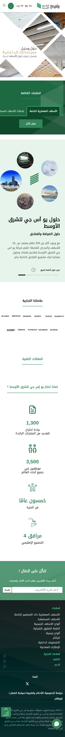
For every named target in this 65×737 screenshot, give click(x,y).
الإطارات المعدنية (50, 647)
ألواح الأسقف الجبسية (47, 624)
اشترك (7, 590)
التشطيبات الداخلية (49, 642)
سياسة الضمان (17, 693)
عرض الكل (31, 123)
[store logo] (48, 6)
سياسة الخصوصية (53, 693)
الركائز (56, 638)
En (30, 6)
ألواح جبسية (53, 633)
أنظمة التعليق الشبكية (46, 628)
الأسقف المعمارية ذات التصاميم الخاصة (37, 614)
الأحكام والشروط (34, 693)
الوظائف (58, 698)
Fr (22, 6)
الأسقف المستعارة (49, 619)
